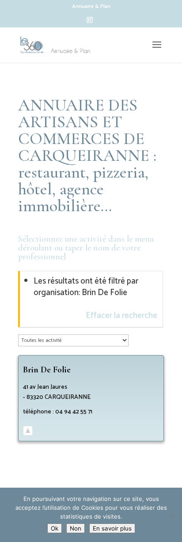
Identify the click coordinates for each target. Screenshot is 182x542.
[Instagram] (89, 22)
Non (75, 528)
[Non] (171, 515)
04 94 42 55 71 (73, 412)
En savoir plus (112, 528)
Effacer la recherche (121, 315)
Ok (54, 528)
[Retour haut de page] (28, 431)
